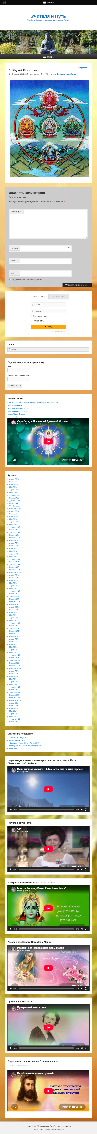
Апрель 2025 (14, 522)
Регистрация (59, 297)
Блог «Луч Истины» (15, 417)
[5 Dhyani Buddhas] (49, 177)
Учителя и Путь (48, 16)
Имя (9, 366)
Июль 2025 (13, 514)
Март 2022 (13, 620)
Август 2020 (14, 671)
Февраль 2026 (14, 495)
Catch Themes (58, 1129)
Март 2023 (13, 588)
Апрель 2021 (14, 650)
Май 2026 (13, 487)
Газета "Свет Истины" (16, 414)
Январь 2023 (14, 594)
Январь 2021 (14, 658)
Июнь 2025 (13, 516)
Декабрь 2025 (14, 501)
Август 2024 (14, 543)
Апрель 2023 (14, 586)
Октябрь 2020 (14, 666)
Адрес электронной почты (19, 376)
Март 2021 (13, 652)
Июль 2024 (13, 546)
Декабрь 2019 (14, 692)
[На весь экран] (86, 809)
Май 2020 (13, 679)
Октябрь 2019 (14, 698)
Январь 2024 (14, 562)
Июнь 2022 (13, 612)
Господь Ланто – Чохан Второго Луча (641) (25, 746)
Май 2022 (13, 615)
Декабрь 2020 (14, 660)
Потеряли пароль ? (59, 331)
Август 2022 (14, 607)
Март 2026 (13, 492)
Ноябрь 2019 (14, 695)
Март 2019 (13, 716)
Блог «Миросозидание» (17, 411)
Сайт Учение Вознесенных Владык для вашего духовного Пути (33, 403)
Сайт (12, 273)
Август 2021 (14, 639)
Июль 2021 (13, 642)
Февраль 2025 (14, 527)
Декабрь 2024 (14, 532)
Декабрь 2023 (14, 564)
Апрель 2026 (14, 490)
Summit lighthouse (14, 405)
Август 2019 (14, 703)
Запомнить (38, 321)
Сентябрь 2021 (15, 636)
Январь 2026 (14, 498)
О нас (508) (13, 748)
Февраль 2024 (14, 559)
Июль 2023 (13, 578)
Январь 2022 (14, 626)
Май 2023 (13, 583)
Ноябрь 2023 (14, 567)
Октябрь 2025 (14, 506)
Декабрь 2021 (14, 628)
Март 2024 (13, 557)
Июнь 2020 (13, 676)
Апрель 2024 (14, 554)
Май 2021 (13, 647)
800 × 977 (44, 74)
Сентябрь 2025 (15, 509)
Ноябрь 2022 (14, 599)
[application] (48, 789)
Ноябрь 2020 (14, 663)
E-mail (13, 260)
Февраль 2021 (14, 655)
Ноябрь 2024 (14, 535)
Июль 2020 (13, 674)
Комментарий (16, 211)
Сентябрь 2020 (15, 668)
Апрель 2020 (14, 682)
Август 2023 (14, 575)
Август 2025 (14, 511)
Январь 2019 (14, 722)
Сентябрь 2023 (15, 572)
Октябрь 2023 (14, 570)
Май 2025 (13, 519)
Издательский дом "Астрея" (18, 408)
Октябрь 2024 (14, 538)
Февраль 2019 (14, 719)
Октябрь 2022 (14, 602)
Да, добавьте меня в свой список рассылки (26, 280)
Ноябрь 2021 (14, 631)
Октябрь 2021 (14, 634)
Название (14, 248)
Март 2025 (13, 524)
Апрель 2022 (14, 618)
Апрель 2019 (14, 714)
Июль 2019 (13, 706)
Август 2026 (14, 479)
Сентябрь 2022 (15, 604)
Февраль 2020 (14, 687)
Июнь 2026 (13, 484)
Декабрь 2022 (14, 596)
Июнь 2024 (13, 548)
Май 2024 (13, 551)
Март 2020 (13, 684)
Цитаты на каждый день (66, 74)
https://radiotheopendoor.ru (18, 1065)
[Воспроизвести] (10, 809)
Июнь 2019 (13, 708)
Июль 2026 (13, 482)
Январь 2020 (14, 690)
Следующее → (83, 67)
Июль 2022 (13, 610)
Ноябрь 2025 (14, 503)
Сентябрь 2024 (15, 540)
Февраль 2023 (14, 591)
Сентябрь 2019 (15, 700)
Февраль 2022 (14, 623)
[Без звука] (82, 809)
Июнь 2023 (13, 580)
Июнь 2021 (13, 644)
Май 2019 (13, 711)
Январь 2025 (14, 530)
